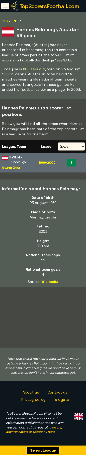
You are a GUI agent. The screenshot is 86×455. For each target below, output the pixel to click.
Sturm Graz (11, 167)
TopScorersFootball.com (49, 6)
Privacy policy (33, 399)
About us (31, 392)
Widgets (61, 399)
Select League (43, 450)
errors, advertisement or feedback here (34, 429)
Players (10, 21)
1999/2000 (47, 162)
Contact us (57, 392)
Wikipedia (49, 281)
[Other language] (78, 415)
